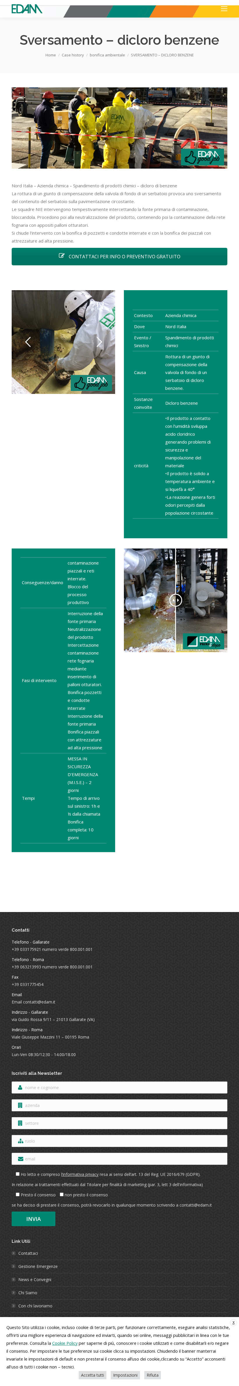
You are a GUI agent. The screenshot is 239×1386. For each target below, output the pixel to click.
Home (50, 55)
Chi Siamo (27, 1292)
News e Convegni (34, 1279)
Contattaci (28, 1253)
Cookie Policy (65, 1343)
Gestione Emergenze (38, 1266)
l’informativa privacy (80, 1174)
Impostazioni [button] (125, 1375)
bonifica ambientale (107, 55)
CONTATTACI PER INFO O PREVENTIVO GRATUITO (124, 256)
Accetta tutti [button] (92, 1375)
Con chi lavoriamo (35, 1306)
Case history (73, 55)
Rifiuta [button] (153, 1375)
